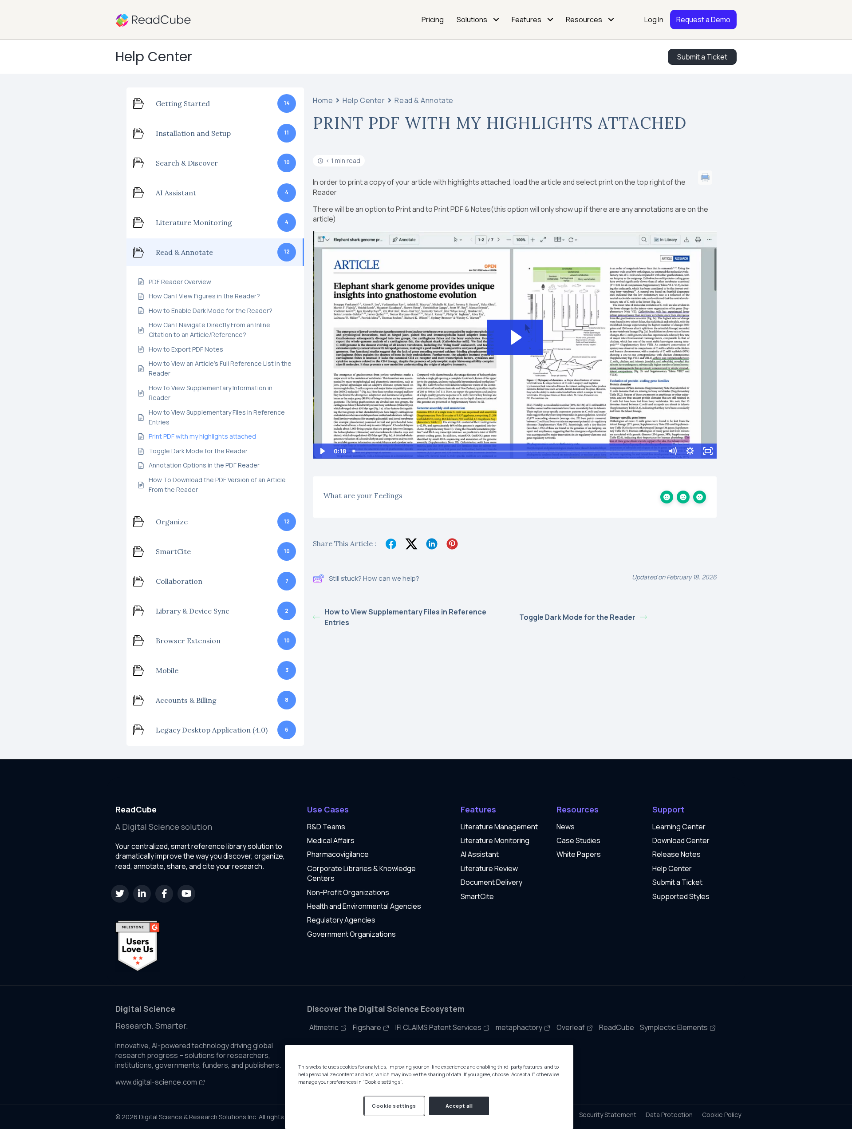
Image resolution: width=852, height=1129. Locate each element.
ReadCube (616, 1027)
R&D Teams (326, 827)
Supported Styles (681, 896)
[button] (120, 894)
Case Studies (578, 840)
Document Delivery (491, 882)
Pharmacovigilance (338, 854)
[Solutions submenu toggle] (496, 19)
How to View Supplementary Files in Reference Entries (405, 617)
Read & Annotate (423, 100)
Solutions (472, 19)
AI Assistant (480, 854)
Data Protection (669, 1115)
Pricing (433, 19)
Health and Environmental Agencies (364, 906)
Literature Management (499, 827)
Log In (653, 19)
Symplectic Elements (674, 1027)
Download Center (681, 840)
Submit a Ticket (677, 882)
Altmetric (324, 1027)
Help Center (153, 56)
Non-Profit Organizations (348, 892)
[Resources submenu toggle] (611, 19)
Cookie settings (394, 1105)
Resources (584, 19)
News (565, 827)
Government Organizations (351, 934)
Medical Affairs (331, 840)
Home (323, 100)
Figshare (368, 1027)
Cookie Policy (721, 1115)
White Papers (578, 854)
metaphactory (520, 1027)
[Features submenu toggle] (550, 19)
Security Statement (607, 1115)
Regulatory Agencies (341, 920)
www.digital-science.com (156, 1082)
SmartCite (477, 896)
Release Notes (676, 854)
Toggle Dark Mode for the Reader (577, 617)
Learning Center (679, 827)
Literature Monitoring (495, 840)
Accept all (459, 1105)
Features (526, 19)
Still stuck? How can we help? (374, 578)
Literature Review (489, 868)
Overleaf (571, 1027)
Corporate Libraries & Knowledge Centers (361, 873)
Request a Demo (703, 19)
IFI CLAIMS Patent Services (439, 1027)
